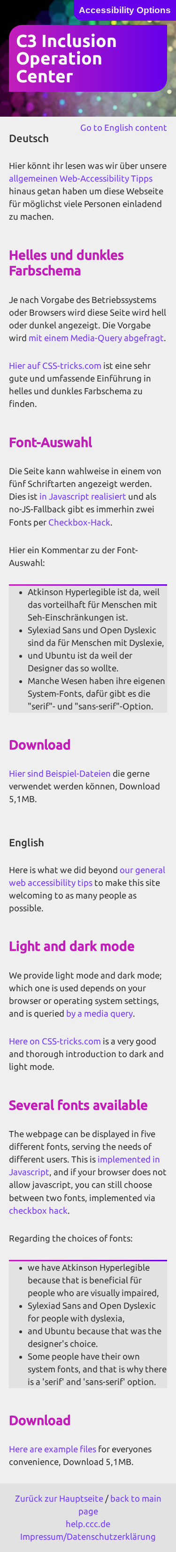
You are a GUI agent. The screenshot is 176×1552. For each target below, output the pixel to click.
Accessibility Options (125, 10)
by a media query (99, 1014)
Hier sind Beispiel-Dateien (60, 774)
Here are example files (52, 1449)
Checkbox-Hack (79, 522)
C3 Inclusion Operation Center (66, 58)
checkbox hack (38, 1211)
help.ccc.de (88, 1524)
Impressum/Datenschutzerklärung (88, 1537)
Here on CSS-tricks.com (55, 1041)
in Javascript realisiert (82, 496)
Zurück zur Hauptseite (59, 1499)
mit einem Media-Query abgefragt (96, 338)
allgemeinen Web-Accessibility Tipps (81, 178)
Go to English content (123, 128)
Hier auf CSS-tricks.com (55, 366)
